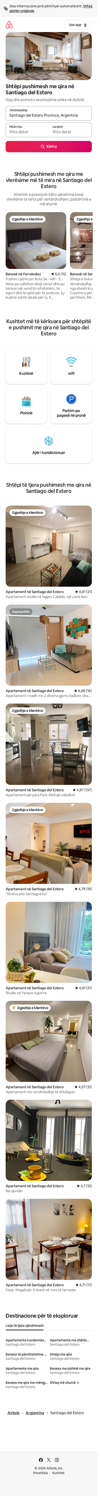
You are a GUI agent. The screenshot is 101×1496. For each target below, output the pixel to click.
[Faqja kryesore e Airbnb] (9, 24)
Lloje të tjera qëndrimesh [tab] (25, 1325)
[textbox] (27, 132)
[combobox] (48, 115)
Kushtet (58, 1473)
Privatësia (40, 1473)
